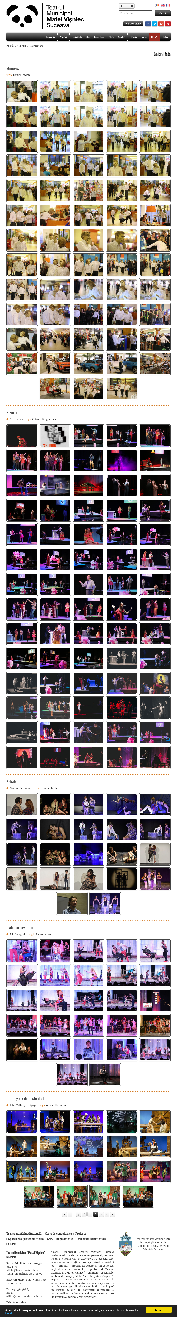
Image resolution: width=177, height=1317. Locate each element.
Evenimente (77, 37)
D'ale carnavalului (19, 927)
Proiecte (80, 1233)
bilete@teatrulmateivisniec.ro (24, 1270)
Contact (165, 37)
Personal (133, 37)
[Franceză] (168, 5)
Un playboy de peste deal (25, 1098)
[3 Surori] (22, 436)
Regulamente (64, 1238)
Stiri (88, 37)
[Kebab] (22, 804)
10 (107, 1214)
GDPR (12, 1244)
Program (63, 37)
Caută (162, 13)
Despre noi (50, 37)
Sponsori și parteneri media (26, 1238)
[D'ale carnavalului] (22, 951)
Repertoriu (99, 37)
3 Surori (12, 412)
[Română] (157, 5)
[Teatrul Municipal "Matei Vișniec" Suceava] (44, 16)
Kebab (11, 781)
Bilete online (134, 23)
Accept (158, 1310)
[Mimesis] (22, 91)
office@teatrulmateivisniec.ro (24, 1296)
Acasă (10, 45)
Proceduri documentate (91, 1238)
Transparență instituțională (23, 1233)
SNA (50, 1238)
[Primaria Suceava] (126, 1243)
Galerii (111, 37)
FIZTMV (154, 37)
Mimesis (12, 68)
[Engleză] (163, 5)
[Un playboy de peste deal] (22, 1122)
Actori (144, 37)
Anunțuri (121, 37)
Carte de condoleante (58, 1233)
